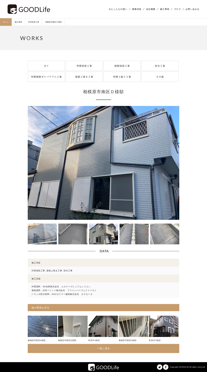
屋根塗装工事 (122, 65)
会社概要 (150, 9)
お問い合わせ (192, 9)
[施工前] (103, 242)
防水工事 (160, 65)
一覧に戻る (103, 348)
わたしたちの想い (118, 9)
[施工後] (103, 217)
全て (46, 65)
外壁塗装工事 (84, 65)
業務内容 (136, 9)
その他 (160, 76)
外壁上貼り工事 (122, 76)
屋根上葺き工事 (84, 76)
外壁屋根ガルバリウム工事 (46, 76)
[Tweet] (159, 367)
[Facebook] (165, 367)
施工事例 (164, 9)
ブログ (177, 9)
